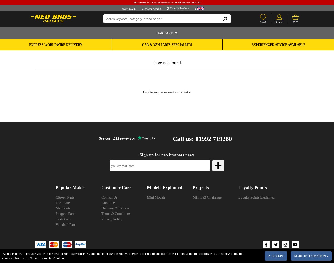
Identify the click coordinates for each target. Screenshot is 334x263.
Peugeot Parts (65, 214)
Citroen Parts (65, 197)
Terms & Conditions (115, 214)
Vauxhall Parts (66, 225)
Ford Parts (63, 203)
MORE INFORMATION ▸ (311, 256)
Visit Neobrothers (179, 8)
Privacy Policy (111, 219)
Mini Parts (63, 208)
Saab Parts (63, 219)
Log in (132, 8)
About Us (108, 203)
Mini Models (156, 197)
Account (279, 22)
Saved (263, 22)
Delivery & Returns (115, 208)
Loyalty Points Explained (256, 197)
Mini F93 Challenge (207, 197)
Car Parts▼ (167, 33)
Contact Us (109, 197)
